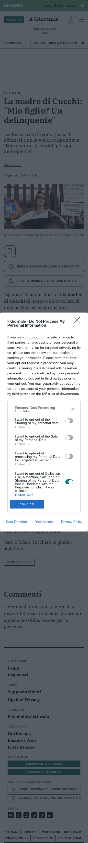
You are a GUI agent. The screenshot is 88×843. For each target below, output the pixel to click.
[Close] (78, 321)
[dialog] (44, 421)
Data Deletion (16, 522)
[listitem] (44, 409)
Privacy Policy (71, 522)
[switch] (69, 420)
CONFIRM (27, 504)
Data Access (44, 522)
